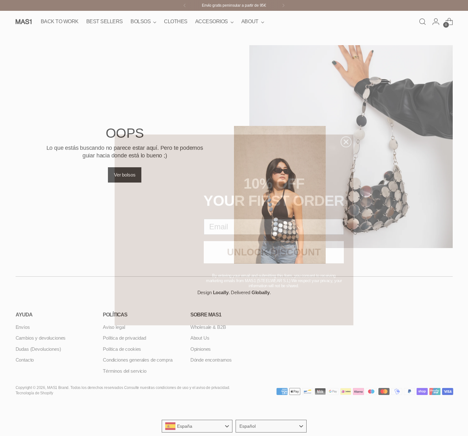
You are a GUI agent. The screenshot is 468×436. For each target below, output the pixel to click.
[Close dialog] (346, 130)
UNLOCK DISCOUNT (274, 240)
